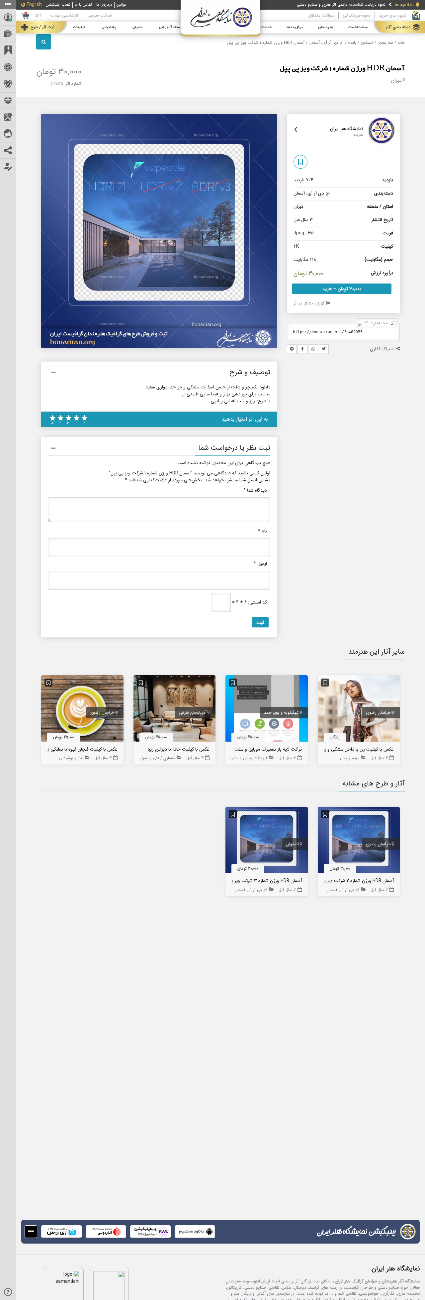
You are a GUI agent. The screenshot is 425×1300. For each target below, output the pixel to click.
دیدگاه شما (255, 490)
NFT (38, 15)
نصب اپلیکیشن (58, 5)
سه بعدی (385, 43)
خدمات (266, 27)
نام (262, 531)
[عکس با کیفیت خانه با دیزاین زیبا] (174, 709)
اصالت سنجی (99, 15)
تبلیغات (79, 27)
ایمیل (260, 563)
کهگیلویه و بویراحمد (281, 712)
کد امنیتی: (257, 602)
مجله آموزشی (169, 27)
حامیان (137, 27)
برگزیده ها (295, 27)
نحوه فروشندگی (357, 15)
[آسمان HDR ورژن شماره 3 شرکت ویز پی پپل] (266, 841)
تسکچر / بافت (360, 43)
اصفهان (292, 844)
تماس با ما (83, 5)
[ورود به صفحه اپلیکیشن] (31, 1231)
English (34, 4)
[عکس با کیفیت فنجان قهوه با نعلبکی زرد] (82, 709)
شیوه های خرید (392, 15)
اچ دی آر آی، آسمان (326, 43)
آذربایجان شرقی (193, 712)
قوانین (121, 5)
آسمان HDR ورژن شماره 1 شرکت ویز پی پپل (342, 68)
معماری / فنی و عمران (157, 758)
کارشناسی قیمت (64, 15)
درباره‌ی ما (104, 5)
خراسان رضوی (378, 712)
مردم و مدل (349, 758)
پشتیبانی (109, 27)
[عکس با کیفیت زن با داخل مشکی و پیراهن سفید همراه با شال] (359, 709)
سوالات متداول (321, 15)
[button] (159, 373)
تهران (396, 80)
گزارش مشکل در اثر (310, 303)
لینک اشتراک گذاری (374, 323)
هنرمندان (325, 27)
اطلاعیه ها (404, 4)
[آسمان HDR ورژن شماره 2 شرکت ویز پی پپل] (359, 841)
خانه (401, 43)
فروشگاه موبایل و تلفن (248, 758)
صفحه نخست (358, 27)
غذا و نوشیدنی (71, 758)
